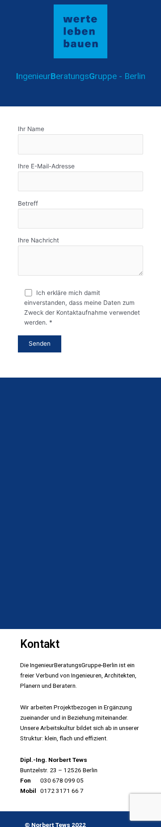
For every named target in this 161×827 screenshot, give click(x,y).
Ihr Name (31, 128)
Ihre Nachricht (38, 240)
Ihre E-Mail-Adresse (46, 166)
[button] (80, 93)
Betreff (28, 203)
